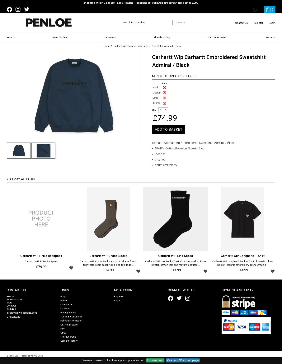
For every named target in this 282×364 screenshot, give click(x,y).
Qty (154, 110)
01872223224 (14, 317)
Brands (11, 37)
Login (272, 23)
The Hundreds (68, 337)
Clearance (269, 37)
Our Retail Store (69, 324)
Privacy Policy (68, 312)
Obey (63, 332)
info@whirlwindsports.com (22, 313)
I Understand (155, 360)
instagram (18, 9)
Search (180, 22)
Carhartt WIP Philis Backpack (41, 261)
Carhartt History (69, 341)
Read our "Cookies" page (183, 360)
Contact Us (66, 304)
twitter (27, 9)
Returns (64, 300)
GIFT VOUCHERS (217, 37)
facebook (10, 9)
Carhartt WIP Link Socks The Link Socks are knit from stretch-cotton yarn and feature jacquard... (175, 263)
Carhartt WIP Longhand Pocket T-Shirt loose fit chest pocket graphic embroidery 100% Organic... (242, 263)
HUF (62, 328)
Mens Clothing (60, 37)
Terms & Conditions (71, 316)
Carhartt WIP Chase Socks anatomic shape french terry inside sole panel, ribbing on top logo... (108, 263)
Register (258, 23)
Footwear (111, 37)
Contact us (241, 23)
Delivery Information (71, 320)
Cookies (65, 308)
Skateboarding (162, 37)
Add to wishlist (71, 267)
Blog (63, 296)
